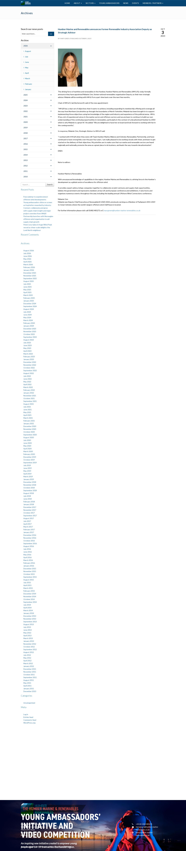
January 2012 (28, 666)
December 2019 (29, 457)
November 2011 (29, 672)
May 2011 (27, 683)
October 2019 (29, 460)
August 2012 (28, 652)
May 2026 (27, 259)
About (77, 3)
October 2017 (29, 513)
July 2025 (27, 284)
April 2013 (27, 635)
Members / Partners (152, 3)
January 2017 (28, 532)
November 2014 (29, 596)
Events (135, 3)
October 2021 (29, 398)
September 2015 (30, 577)
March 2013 (28, 638)
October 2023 (29, 334)
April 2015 (27, 585)
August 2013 (28, 624)
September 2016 (30, 543)
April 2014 (27, 608)
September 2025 (30, 278)
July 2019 (27, 465)
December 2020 (29, 426)
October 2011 (29, 674)
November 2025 (29, 276)
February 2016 (29, 563)
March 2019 (28, 476)
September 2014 (30, 602)
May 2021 (27, 412)
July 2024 (27, 312)
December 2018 (29, 482)
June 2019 (27, 468)
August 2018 (28, 493)
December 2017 (29, 507)
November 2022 (29, 365)
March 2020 (28, 451)
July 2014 (27, 605)
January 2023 (28, 359)
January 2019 (28, 479)
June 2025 (27, 287)
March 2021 (28, 418)
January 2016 (28, 566)
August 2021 (28, 404)
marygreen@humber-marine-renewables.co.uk (122, 210)
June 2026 (27, 256)
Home (67, 3)
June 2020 (27, 443)
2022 (26, 111)
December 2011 (29, 669)
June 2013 (27, 630)
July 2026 (27, 253)
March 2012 (28, 663)
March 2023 (28, 354)
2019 (26, 127)
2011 (26, 171)
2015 (26, 149)
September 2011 (30, 677)
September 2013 (30, 621)
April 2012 (27, 661)
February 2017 (29, 529)
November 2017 (29, 510)
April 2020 (27, 449)
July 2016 (27, 549)
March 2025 (28, 295)
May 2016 (27, 555)
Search (50, 184)
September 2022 (30, 370)
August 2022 (28, 373)
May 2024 (27, 317)
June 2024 (27, 315)
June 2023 (27, 345)
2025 (26, 95)
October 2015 (29, 574)
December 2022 (29, 362)
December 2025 (29, 273)
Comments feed (29, 720)
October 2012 (29, 647)
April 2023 (27, 351)
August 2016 (28, 546)
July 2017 (27, 521)
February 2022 (29, 390)
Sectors (90, 3)
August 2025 (28, 281)
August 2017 (28, 518)
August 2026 (28, 250)
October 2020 (29, 432)
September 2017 (30, 515)
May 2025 (27, 289)
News (125, 3)
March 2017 (28, 527)
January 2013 (28, 641)
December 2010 (29, 691)
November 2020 (29, 429)
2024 (26, 100)
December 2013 (29, 616)
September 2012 (30, 649)
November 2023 (29, 331)
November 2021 (29, 395)
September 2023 (30, 337)
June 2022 (27, 379)
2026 (26, 46)
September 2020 (30, 435)
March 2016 (28, 560)
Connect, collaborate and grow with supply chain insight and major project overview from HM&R (37, 211)
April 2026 (27, 262)
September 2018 (30, 490)
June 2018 (27, 499)
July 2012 (27, 655)
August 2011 (28, 680)
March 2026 (28, 264)
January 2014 (28, 613)
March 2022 (28, 387)
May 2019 (27, 471)
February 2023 (29, 356)
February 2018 (29, 502)
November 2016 (29, 538)
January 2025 (28, 301)
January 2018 (28, 504)
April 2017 (27, 524)
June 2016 (27, 552)
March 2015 (28, 588)
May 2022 (27, 382)
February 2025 (29, 298)
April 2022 (27, 384)
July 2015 (27, 582)
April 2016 (27, 557)
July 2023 (27, 342)
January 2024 (28, 326)
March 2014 (28, 610)
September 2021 (30, 401)
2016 (26, 144)
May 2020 (27, 446)
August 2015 (28, 580)
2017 (26, 138)
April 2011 (27, 686)
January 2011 (28, 688)
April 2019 (27, 474)
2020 (26, 122)
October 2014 (29, 599)
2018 (26, 133)
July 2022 (27, 376)
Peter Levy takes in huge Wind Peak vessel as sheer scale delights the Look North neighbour (37, 227)
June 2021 (27, 409)
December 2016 (29, 535)
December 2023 (29, 329)
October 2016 (29, 541)
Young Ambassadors (109, 3)
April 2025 (27, 292)
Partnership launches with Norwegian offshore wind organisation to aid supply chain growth (38, 219)
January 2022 (28, 393)
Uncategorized (29, 703)
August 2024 (28, 309)
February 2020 (29, 454)
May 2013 (27, 633)
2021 (26, 117)
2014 (26, 155)
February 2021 (29, 421)
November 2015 (29, 571)
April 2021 (27, 415)
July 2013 (27, 627)
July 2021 (27, 407)
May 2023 (27, 348)
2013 (26, 160)
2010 (26, 177)
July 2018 (27, 496)
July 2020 (27, 440)
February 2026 (29, 267)
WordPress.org (29, 723)
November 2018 (29, 485)
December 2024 (29, 303)
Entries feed (28, 717)
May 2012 (27, 658)
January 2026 (28, 270)
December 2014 (29, 594)
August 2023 (28, 340)
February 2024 (29, 323)
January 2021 (28, 423)
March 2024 (28, 320)
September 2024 (30, 306)
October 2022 (29, 368)
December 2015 (29, 568)
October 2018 (29, 488)
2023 (26, 106)
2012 (26, 166)
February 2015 (29, 591)
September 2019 (30, 462)
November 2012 (29, 644)
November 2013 (29, 619)
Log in (25, 714)
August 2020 (28, 437)
